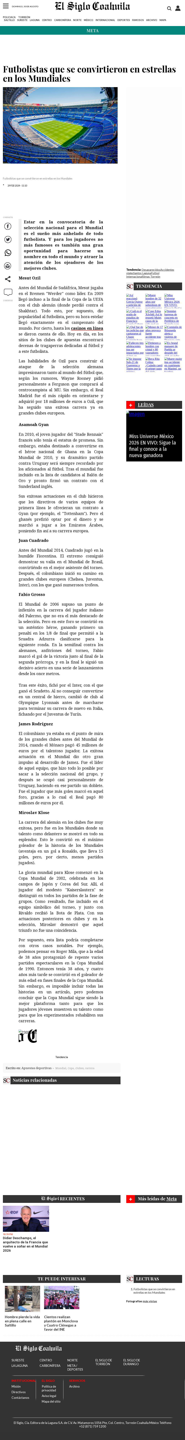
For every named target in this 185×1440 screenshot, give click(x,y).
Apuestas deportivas (36, 1068)
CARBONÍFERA (62, 20)
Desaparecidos (151, 269)
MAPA (163, 20)
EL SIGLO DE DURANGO (131, 1362)
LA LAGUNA (20, 1366)
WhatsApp (8, 256)
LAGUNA (35, 20)
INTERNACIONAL (105, 20)
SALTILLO (9, 20)
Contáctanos (20, 1398)
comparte (8, 283)
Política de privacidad (49, 1388)
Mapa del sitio (51, 1401)
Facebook (8, 230)
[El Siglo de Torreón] (39, 1356)
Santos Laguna (142, 273)
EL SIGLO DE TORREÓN (103, 1362)
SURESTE (22, 20)
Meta (92, 30)
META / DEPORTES (75, 1367)
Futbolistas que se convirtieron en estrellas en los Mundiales (154, 1290)
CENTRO (47, 20)
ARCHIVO (151, 20)
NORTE (77, 20)
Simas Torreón (151, 276)
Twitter (8, 243)
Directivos (19, 1392)
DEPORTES (123, 20)
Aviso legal (49, 1396)
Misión (16, 1386)
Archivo (74, 1386)
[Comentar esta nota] (8, 292)
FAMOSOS (138, 20)
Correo (8, 269)
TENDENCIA (149, 286)
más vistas (150, 1301)
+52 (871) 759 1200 (92, 1426)
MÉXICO (88, 20)
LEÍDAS (146, 404)
